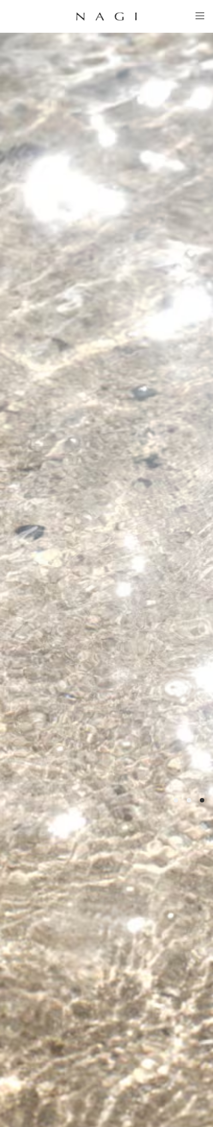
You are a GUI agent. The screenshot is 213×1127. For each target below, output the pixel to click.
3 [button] (202, 800)
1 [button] (176, 800)
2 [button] (189, 800)
